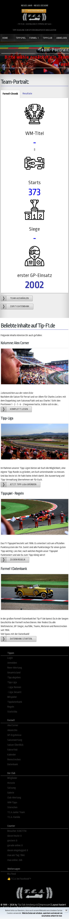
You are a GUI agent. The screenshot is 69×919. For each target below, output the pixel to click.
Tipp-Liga (12, 682)
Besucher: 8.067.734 (16, 831)
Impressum (45, 904)
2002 (34, 284)
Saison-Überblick (15, 744)
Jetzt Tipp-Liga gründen (23, 484)
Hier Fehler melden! (36, 11)
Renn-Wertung (14, 667)
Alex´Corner (12, 725)
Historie (11, 783)
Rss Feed (11, 874)
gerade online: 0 (15, 845)
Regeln (10, 706)
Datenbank (12, 764)
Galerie (10, 792)
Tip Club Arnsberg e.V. (28, 904)
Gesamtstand (13, 672)
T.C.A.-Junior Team (16, 812)
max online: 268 (14, 860)
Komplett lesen (19, 409)
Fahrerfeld (12, 749)
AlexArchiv (12, 730)
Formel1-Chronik (9, 93)
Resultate (27, 93)
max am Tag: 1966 (16, 855)
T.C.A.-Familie (13, 817)
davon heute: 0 (14, 835)
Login (10, 658)
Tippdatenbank (14, 701)
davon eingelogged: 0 (17, 850)
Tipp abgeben (14, 677)
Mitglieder (12, 778)
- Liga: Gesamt (14, 692)
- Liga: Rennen (14, 687)
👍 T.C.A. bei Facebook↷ (19, 878)
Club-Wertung (14, 797)
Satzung (11, 787)
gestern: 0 (12, 840)
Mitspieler (12, 697)
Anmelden (12, 662)
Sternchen (12, 807)
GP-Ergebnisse (14, 735)
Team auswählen (19, 298)
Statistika (12, 711)
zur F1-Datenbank (19, 306)
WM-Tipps (12, 802)
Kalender (11, 754)
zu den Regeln (17, 559)
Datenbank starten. (21, 638)
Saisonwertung (14, 740)
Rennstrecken (14, 759)
